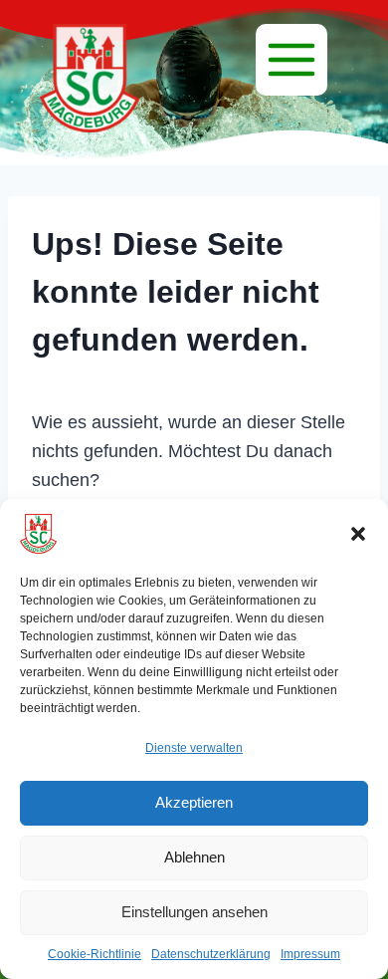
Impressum (310, 954)
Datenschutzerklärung (211, 954)
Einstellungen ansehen (194, 911)
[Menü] (291, 60)
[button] (358, 534)
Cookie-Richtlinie (94, 954)
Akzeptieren (194, 802)
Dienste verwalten (194, 748)
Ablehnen (194, 857)
